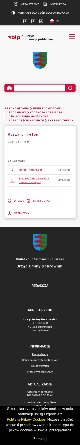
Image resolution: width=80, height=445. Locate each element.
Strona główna (16, 108)
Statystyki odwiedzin (40, 371)
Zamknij (40, 439)
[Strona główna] (9, 88)
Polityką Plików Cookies (26, 419)
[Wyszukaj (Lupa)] (70, 88)
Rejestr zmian (40, 365)
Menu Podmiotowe (47, 108)
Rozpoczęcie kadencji (26, 120)
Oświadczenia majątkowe (28, 116)
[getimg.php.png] (40, 60)
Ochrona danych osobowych (40, 360)
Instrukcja (58, 4)
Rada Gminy (17, 112)
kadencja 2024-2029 (46, 112)
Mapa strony (30, 4)
